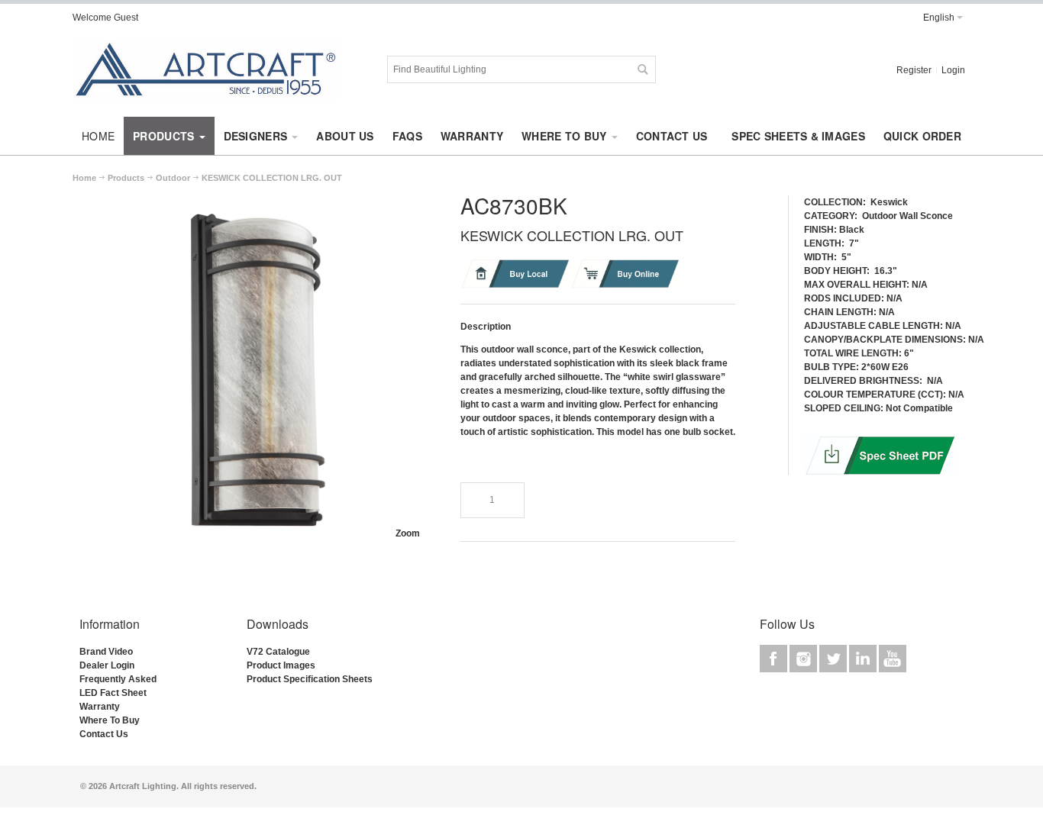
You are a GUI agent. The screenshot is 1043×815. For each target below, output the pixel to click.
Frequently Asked (118, 679)
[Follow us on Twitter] (834, 659)
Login (953, 70)
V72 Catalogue (278, 651)
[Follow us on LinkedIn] (864, 659)
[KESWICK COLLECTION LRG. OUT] (254, 199)
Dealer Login (106, 665)
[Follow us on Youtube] (892, 659)
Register (914, 70)
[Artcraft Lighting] (206, 69)
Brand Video (106, 651)
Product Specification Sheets (310, 679)
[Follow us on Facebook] (775, 659)
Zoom (408, 533)
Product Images (281, 665)
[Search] (642, 69)
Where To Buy (109, 720)
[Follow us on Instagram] (804, 659)
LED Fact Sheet (113, 693)
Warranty (99, 706)
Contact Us (103, 734)
